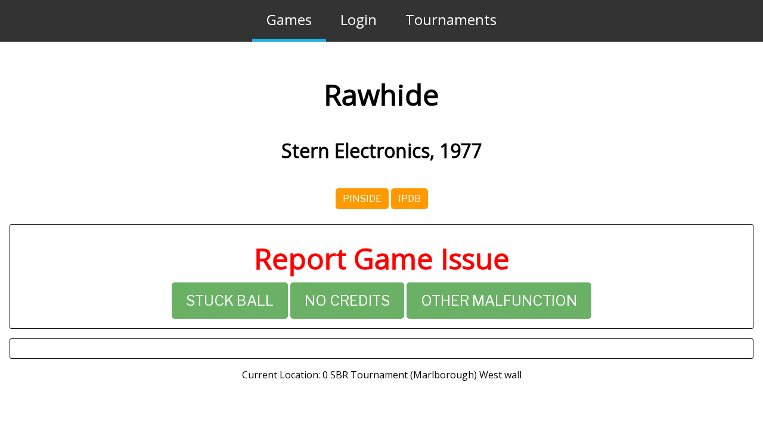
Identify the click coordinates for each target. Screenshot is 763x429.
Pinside (362, 198)
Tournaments (451, 19)
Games (289, 19)
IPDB (409, 198)
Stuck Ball (230, 300)
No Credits (347, 300)
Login (358, 19)
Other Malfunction (499, 300)
